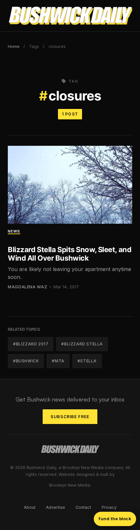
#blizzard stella (82, 343)
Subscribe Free (70, 416)
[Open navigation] (126, 15)
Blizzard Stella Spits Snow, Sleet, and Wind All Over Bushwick (69, 253)
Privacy (109, 507)
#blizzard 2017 (30, 343)
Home (14, 46)
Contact (83, 507)
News (14, 231)
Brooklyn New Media (69, 485)
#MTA (58, 360)
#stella (87, 360)
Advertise (55, 507)
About (29, 507)
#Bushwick (26, 360)
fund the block (115, 518)
